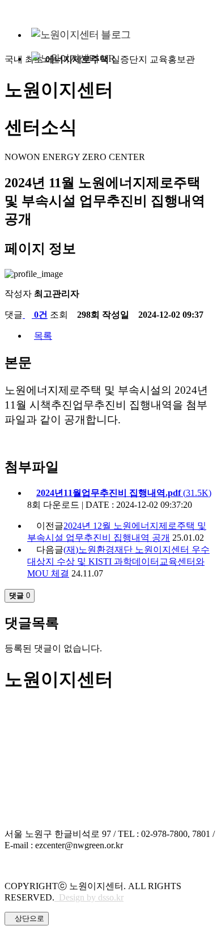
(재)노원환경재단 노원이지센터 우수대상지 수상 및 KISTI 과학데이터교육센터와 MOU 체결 (118, 561)
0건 (40, 314)
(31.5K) (123, 493)
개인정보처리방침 (41, 865)
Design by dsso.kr (89, 897)
